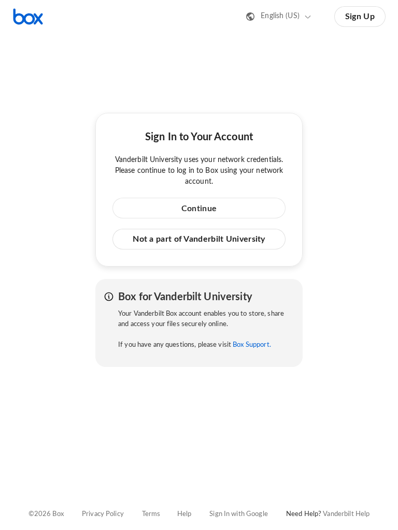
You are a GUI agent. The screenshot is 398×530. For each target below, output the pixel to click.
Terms (151, 514)
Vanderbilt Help (346, 514)
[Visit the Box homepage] (28, 16)
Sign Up (360, 16)
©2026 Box (46, 514)
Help (184, 514)
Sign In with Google (238, 514)
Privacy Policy (103, 514)
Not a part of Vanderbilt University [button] (199, 239)
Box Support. (252, 345)
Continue (199, 208)
